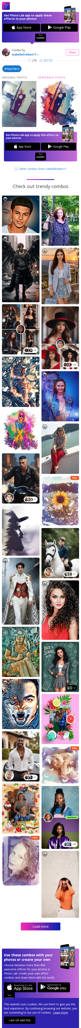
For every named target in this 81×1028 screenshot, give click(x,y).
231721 (48, 60)
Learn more (60, 1012)
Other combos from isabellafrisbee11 (42, 169)
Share (72, 52)
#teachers (11, 69)
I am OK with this (20, 1020)
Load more (41, 926)
